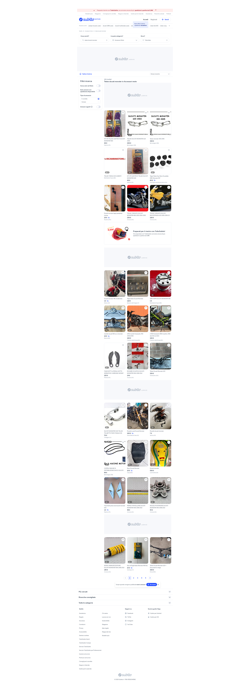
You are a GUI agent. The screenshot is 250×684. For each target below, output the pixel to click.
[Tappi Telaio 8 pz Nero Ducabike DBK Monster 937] (160, 165)
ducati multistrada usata (122, 26)
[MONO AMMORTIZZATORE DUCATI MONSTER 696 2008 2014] (114, 555)
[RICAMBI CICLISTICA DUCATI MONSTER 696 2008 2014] (137, 360)
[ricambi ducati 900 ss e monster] (114, 323)
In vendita (84, 99)
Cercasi (84, 102)
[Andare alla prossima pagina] (150, 578)
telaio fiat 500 (154, 26)
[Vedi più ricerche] (169, 25)
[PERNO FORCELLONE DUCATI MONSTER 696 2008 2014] (137, 495)
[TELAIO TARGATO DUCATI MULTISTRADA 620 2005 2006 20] (160, 203)
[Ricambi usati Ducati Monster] (137, 420)
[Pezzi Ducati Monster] (137, 458)
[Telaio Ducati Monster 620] (160, 360)
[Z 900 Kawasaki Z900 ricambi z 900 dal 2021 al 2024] (160, 323)
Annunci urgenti (85, 107)
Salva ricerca (87, 74)
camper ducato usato (94, 26)
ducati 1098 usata (108, 26)
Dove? (143, 36)
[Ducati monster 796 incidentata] (114, 287)
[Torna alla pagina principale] (90, 19)
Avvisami (153, 584)
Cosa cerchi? (85, 36)
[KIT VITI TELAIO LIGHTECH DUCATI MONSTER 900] (114, 128)
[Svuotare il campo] (107, 40)
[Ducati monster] (160, 458)
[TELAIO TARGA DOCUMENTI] (114, 165)
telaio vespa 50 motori (166, 26)
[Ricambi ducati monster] (160, 420)
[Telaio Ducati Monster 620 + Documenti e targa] (160, 555)
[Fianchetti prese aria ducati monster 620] (114, 495)
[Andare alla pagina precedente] (125, 578)
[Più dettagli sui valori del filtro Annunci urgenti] (92, 107)
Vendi (167, 19)
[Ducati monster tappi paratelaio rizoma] (114, 203)
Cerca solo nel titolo (86, 86)
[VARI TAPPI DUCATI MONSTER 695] (160, 287)
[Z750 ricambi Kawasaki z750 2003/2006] (137, 323)
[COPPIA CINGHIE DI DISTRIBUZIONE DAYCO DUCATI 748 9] (114, 458)
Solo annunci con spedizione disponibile (87, 90)
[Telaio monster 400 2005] (160, 128)
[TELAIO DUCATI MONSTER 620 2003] (137, 128)
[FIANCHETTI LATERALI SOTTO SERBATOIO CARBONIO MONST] (114, 360)
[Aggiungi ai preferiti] (123, 112)
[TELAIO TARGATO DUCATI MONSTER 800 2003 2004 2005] (137, 203)
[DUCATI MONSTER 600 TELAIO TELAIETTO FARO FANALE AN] (114, 420)
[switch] (98, 86)
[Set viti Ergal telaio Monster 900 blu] (137, 555)
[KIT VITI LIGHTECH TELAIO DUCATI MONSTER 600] (137, 165)
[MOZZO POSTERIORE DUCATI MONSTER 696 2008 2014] (160, 495)
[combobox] (95, 40)
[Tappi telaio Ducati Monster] (137, 287)
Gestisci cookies (84, 635)
